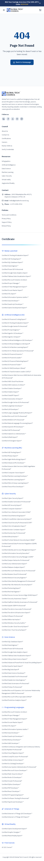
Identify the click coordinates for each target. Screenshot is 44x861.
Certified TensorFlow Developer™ (13, 487)
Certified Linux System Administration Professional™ (19, 767)
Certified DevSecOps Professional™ (14, 533)
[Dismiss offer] (40, 3)
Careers (4, 142)
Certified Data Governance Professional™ (15, 683)
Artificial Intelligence (9, 165)
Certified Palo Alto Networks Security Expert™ (17, 585)
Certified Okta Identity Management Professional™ (19, 581)
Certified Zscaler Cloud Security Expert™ (15, 627)
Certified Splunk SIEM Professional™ (14, 606)
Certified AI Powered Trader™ (12, 365)
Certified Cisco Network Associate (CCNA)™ (16, 512)
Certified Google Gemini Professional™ (15, 326)
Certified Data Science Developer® (13, 673)
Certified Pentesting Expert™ (11, 588)
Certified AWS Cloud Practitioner (12, 381)
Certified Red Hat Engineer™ (11, 592)
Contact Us (5, 135)
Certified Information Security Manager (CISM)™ (18, 557)
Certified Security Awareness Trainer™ (14, 599)
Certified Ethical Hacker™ (10, 537)
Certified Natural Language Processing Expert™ (17, 423)
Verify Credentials (8, 149)
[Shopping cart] (40, 10)
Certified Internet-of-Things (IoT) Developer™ (17, 814)
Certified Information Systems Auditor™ (15, 297)
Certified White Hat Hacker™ (11, 620)
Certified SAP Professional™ (11, 430)
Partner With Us (7, 146)
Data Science (6, 169)
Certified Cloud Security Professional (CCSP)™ (17, 523)
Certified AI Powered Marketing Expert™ (15, 361)
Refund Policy (6, 226)
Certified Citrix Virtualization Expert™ (14, 526)
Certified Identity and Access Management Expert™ (19, 550)
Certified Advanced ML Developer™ (13, 463)
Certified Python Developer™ (11, 784)
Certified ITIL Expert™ (9, 294)
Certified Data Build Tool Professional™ (15, 676)
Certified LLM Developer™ (10, 409)
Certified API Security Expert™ (12, 505)
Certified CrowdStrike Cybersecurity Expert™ (17, 519)
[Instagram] (21, 119)
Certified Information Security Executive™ (16, 553)
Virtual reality (6, 180)
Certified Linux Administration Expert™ (14, 564)
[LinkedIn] (3, 119)
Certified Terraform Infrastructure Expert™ (16, 613)
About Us (5, 131)
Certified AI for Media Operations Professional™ (18, 351)
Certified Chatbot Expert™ (10, 392)
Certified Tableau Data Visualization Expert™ (16, 276)
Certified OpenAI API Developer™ (13, 427)
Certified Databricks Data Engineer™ (14, 680)
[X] (12, 119)
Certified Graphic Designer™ (11, 832)
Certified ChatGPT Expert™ (10, 395)
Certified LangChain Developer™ (12, 406)
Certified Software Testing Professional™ (15, 798)
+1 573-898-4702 (13, 204)
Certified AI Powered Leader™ (12, 358)
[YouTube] (17, 119)
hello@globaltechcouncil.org (17, 201)
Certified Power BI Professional (12, 269)
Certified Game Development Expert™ (14, 308)
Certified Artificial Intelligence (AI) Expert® (16, 344)
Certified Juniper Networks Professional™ (16, 560)
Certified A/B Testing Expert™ (11, 259)
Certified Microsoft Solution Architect (14, 280)
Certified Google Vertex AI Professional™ (15, 402)
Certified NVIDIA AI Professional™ (13, 420)
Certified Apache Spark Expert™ (12, 666)
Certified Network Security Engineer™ (14, 578)
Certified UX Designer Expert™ (12, 441)
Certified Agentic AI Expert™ (11, 337)
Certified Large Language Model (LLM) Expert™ (17, 413)
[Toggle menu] (4, 10)
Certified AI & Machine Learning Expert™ (15, 347)
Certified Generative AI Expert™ (12, 399)
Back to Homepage (23, 62)
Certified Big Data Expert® (10, 670)
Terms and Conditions (9, 215)
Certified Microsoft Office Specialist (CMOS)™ (17, 697)
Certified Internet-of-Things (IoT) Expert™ (15, 817)
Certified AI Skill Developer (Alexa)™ (14, 368)
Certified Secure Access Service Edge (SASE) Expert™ (20, 595)
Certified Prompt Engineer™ (11, 330)
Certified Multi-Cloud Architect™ (12, 774)
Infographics (6, 161)
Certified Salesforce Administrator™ (14, 434)
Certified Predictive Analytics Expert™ (14, 700)
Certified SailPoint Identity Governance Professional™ (20, 602)
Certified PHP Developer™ (10, 788)
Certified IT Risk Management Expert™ (14, 287)
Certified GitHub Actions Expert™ (13, 760)
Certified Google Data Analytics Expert (14, 273)
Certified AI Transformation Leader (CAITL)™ (16, 372)
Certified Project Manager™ (11, 283)
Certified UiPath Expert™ (10, 437)
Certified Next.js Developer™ (11, 740)
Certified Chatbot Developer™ (12, 388)
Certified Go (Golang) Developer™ (13, 764)
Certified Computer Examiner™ (12, 509)
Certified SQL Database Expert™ (12, 262)
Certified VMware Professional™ (12, 616)
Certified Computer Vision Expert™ (13, 473)
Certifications (6, 138)
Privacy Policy (6, 219)
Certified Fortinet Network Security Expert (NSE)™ (18, 540)
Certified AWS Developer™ (11, 743)
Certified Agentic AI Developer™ (12, 333)
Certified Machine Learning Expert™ (13, 480)
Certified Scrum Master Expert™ (12, 290)
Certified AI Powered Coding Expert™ (14, 319)
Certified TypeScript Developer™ (13, 802)
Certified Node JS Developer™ (12, 777)
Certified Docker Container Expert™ (13, 530)
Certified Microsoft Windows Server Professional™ (19, 571)
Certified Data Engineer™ (10, 266)
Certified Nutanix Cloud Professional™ (14, 574)
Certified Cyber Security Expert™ (12, 498)
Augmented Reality (8, 183)
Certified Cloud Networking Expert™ (14, 516)
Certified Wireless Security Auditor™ (14, 623)
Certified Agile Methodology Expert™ (14, 459)
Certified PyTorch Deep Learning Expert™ (15, 483)
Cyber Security (7, 176)
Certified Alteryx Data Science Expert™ (15, 659)
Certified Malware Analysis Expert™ (13, 567)
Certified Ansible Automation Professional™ (16, 502)
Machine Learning (7, 172)
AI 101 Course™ (7, 847)
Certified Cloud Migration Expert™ (13, 753)
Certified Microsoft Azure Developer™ (14, 770)
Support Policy (7, 222)
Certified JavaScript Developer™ (12, 304)
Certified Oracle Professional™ (12, 781)
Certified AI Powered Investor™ (12, 354)
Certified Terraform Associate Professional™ (17, 609)
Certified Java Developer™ (10, 301)
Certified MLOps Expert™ (10, 456)
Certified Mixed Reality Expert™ (12, 836)
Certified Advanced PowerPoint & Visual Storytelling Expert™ (22, 663)
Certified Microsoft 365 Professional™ (14, 416)
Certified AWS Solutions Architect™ (13, 385)
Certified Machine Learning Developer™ (15, 476)
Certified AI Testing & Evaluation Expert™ (15, 255)
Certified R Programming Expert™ (13, 795)
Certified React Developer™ (11, 791)
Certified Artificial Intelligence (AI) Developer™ (17, 340)
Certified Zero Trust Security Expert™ (14, 630)
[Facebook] (8, 119)
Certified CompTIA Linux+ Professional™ (15, 757)
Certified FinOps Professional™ (12, 687)
